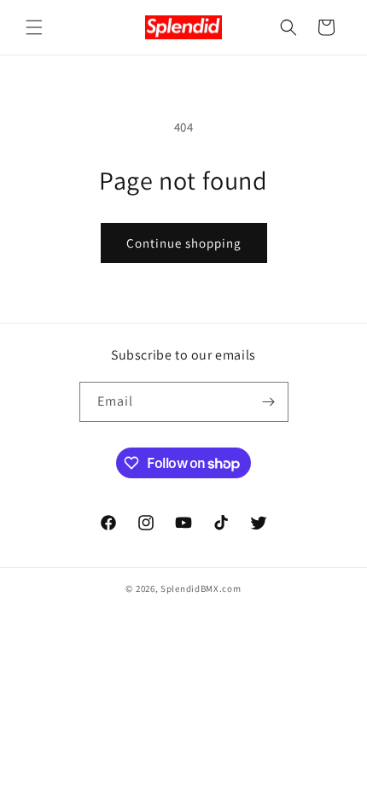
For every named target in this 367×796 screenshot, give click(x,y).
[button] (34, 27)
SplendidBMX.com (201, 588)
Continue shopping (184, 243)
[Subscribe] (269, 402)
